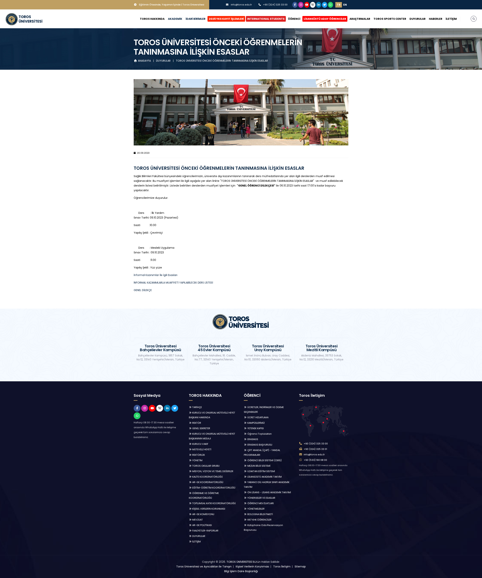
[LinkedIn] (318, 5)
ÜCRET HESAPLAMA (257, 417)
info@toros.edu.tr (241, 4)
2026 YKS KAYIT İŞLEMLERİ (226, 19)
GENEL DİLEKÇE (143, 290)
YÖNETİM (197, 460)
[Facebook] (295, 5)
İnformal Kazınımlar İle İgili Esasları (155, 275)
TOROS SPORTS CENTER (390, 19)
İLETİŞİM (451, 19)
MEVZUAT (197, 519)
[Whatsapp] (330, 5)
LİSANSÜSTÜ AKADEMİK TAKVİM (264, 476)
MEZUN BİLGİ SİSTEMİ (258, 465)
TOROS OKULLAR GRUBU (206, 465)
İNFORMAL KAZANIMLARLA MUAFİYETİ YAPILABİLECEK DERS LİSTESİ (173, 282)
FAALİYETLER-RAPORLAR (205, 530)
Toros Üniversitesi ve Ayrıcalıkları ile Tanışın (204, 566)
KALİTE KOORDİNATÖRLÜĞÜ (207, 476)
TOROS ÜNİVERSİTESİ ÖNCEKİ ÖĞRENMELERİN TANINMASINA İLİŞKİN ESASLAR (222, 61)
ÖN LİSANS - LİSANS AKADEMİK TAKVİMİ (269, 492)
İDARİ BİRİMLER (195, 19)
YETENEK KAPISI (255, 428)
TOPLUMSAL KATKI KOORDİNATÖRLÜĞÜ (214, 503)
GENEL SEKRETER (201, 428)
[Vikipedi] (312, 5)
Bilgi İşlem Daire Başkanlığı (241, 571)
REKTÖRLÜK (198, 454)
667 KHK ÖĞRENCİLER (259, 519)
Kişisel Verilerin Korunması (252, 566)
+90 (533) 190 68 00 (315, 460)
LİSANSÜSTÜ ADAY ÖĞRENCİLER (325, 19)
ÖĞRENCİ (294, 19)
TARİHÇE (197, 407)
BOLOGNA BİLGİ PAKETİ (260, 514)
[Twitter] (324, 5)
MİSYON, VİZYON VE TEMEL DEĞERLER (212, 471)
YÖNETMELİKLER (256, 508)
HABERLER (435, 19)
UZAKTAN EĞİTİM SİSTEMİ (261, 471)
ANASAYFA (144, 61)
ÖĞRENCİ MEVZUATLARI (260, 503)
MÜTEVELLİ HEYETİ (201, 449)
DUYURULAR (418, 19)
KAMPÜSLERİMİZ (256, 422)
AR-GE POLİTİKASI (202, 525)
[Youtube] (307, 5)
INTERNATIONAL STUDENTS (265, 19)
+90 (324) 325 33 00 (275, 4)
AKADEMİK (175, 19)
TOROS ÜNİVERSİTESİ (239, 562)
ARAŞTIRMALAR (359, 19)
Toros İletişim (282, 566)
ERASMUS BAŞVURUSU (259, 444)
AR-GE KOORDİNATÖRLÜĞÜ (207, 482)
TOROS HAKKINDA (152, 19)
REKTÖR (196, 422)
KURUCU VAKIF (200, 444)
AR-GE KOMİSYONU (203, 514)
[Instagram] (301, 5)
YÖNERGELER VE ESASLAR (261, 497)
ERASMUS (252, 439)
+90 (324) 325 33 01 (315, 449)
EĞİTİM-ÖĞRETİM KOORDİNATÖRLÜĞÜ (213, 487)
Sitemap (300, 566)
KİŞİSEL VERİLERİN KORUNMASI (208, 508)
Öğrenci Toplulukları (259, 433)
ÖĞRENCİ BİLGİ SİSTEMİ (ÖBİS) (264, 460)
